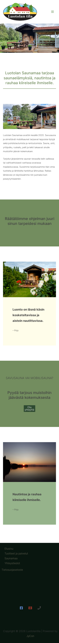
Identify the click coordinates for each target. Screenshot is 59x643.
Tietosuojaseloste (12, 569)
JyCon (30, 636)
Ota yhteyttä (29, 408)
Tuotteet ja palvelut (16, 553)
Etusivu (9, 548)
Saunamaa (11, 558)
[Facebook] (21, 608)
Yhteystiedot (12, 563)
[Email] (30, 608)
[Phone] (39, 608)
